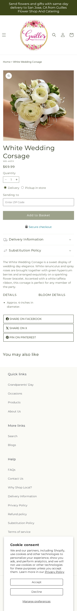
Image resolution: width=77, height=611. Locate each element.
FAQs (11, 470)
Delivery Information (22, 496)
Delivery (14, 188)
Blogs (12, 445)
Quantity (9, 173)
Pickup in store (35, 188)
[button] (54, 35)
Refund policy (17, 514)
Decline (36, 592)
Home (6, 61)
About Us (14, 411)
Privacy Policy (54, 572)
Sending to (17, 195)
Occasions (15, 393)
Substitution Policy (21, 523)
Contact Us (15, 478)
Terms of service (19, 532)
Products (14, 402)
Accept (36, 582)
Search (12, 436)
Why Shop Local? (20, 487)
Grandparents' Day (21, 384)
